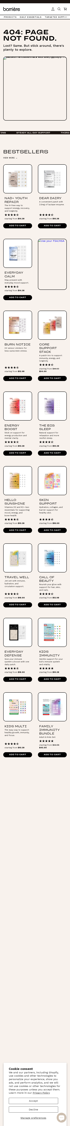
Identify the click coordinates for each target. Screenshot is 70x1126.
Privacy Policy (41, 1092)
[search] (59, 9)
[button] (65, 9)
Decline (33, 1109)
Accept (33, 1100)
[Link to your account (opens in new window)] (53, 9)
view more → (10, 157)
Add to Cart (17, 226)
